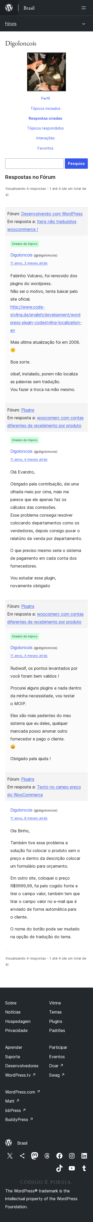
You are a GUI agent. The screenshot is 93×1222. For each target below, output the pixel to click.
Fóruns (11, 23)
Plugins (27, 410)
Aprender (13, 1047)
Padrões (57, 1030)
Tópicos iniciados (45, 108)
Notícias (13, 1012)
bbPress (15, 1110)
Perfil (45, 98)
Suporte (12, 1056)
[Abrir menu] (84, 8)
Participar (58, 1047)
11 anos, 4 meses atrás (29, 459)
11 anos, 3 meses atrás (29, 263)
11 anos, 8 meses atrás (29, 818)
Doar (56, 1065)
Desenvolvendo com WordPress (52, 213)
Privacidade (16, 1030)
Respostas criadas (45, 118)
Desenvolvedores (21, 1065)
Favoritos (45, 148)
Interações (45, 138)
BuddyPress (19, 1119)
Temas (55, 1012)
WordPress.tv (20, 1075)
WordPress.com (22, 1092)
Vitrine (55, 1002)
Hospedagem (17, 1021)
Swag (57, 1075)
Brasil (22, 1143)
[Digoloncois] (46, 72)
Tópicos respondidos (45, 128)
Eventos (57, 1056)
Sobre (11, 1002)
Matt (12, 1101)
